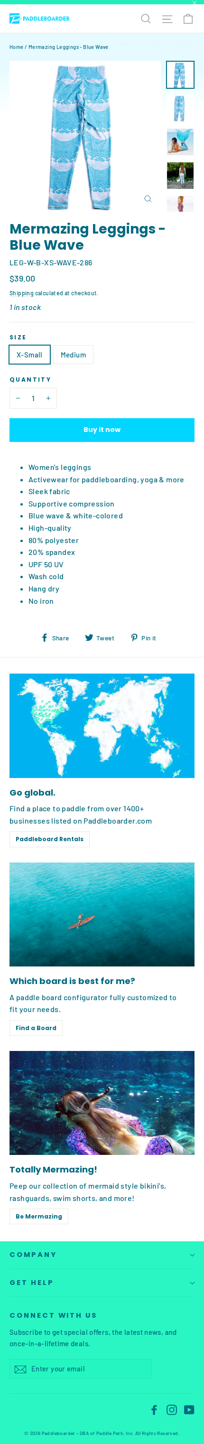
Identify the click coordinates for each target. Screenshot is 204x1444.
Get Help (31, 1282)
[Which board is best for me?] (102, 914)
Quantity (30, 379)
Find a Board (36, 1028)
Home (16, 47)
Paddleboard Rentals (49, 839)
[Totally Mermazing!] (102, 1103)
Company (33, 1254)
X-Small (30, 354)
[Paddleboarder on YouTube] (189, 1409)
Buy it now (102, 429)
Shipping (21, 293)
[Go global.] (102, 726)
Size (18, 337)
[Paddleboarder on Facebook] (154, 1409)
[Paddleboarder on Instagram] (172, 1409)
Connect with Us (53, 1315)
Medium (73, 354)
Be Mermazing (39, 1216)
